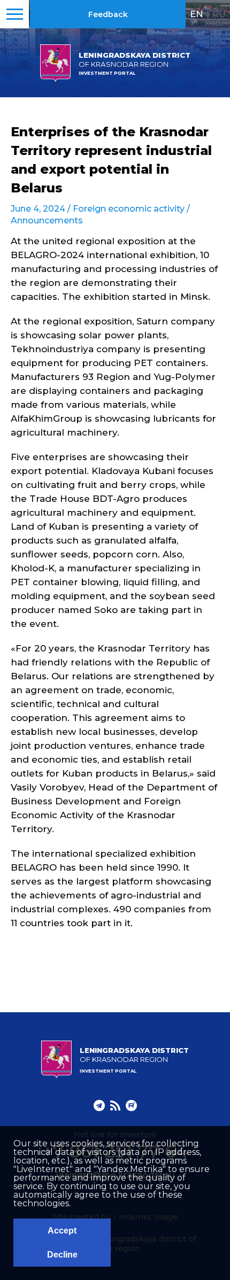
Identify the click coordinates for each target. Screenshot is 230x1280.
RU (219, 14)
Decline (62, 1254)
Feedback (108, 14)
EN (196, 14)
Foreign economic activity (129, 209)
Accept (62, 1230)
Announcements (47, 220)
